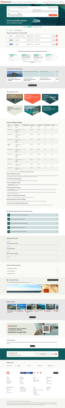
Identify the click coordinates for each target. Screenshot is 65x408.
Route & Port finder (9, 381)
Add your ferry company (23, 388)
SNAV (21, 171)
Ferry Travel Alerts (49, 383)
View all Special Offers (32, 85)
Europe (11, 30)
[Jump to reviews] (32, 26)
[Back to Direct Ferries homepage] (6, 2)
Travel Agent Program (23, 391)
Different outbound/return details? (22, 7)
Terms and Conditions (36, 394)
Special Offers (9, 382)
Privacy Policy (35, 392)
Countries (8, 378)
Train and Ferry (22, 383)
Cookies (34, 388)
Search (53, 15)
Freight (21, 381)
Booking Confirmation (36, 381)
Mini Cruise (21, 382)
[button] (32, 215)
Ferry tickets (8, 383)
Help (47, 382)
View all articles (32, 317)
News (7, 391)
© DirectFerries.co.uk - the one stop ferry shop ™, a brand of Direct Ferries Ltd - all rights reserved (18, 401)
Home (8, 30)
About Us (8, 388)
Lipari (21, 180)
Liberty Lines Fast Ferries (26, 171)
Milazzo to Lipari (11, 184)
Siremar (32, 171)
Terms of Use (35, 393)
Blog (47, 378)
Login (34, 378)
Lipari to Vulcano (11, 189)
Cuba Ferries (48, 388)
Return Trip (10, 7)
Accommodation (22, 378)
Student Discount (9, 392)
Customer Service (48, 381)
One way (14, 7)
